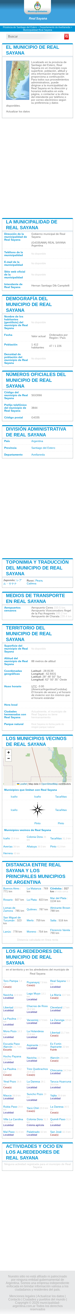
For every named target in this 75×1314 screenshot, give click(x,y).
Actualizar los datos (18, 111)
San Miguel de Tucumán (12, 919)
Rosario (8, 899)
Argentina (37, 441)
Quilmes (32, 909)
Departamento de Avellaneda (55, 27)
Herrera (8, 853)
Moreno (31, 931)
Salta (53, 920)
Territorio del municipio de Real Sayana (29, 633)
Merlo (30, 920)
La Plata (32, 899)
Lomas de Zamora (9, 909)
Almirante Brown (60, 907)
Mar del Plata (58, 898)
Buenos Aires (11, 888)
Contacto (14, 1299)
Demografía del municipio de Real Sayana (29, 304)
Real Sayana (38, 18)
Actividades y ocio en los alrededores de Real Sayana (34, 1152)
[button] (8, 753)
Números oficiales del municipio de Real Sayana (36, 380)
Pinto (37, 823)
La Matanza (34, 888)
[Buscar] (66, 36)
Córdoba (56, 888)
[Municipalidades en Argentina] (37, 7)
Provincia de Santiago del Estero (20, 27)
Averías (7, 846)
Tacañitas (61, 796)
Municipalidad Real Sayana (37, 30)
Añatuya (32, 846)
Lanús (7, 931)
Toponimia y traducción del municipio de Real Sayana (37, 567)
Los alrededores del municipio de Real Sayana (34, 957)
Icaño (14, 796)
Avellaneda (38, 454)
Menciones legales (22, 1296)
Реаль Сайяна (35, 582)
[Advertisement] (37, 167)
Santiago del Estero (43, 447)
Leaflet (23, 783)
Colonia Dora (35, 836)
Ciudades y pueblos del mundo (44, 1299)
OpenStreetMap (49, 783)
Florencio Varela (60, 930)
